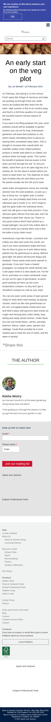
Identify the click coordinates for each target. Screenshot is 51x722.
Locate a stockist (9, 533)
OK (13, 16)
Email (5, 434)
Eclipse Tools (10, 552)
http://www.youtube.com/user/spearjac (37, 481)
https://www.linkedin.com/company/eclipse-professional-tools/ (29, 505)
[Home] (25, 32)
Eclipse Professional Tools (14, 587)
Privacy (5, 603)
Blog (4, 613)
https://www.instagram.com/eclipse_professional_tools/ (21, 505)
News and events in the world (15, 610)
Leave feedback (26, 642)
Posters (8, 562)
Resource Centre (9, 549)
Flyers (7, 555)
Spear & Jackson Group (15, 540)
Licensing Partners (13, 543)
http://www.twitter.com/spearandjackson (13, 481)
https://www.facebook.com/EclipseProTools (6, 505)
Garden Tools (8, 581)
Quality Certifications (14, 565)
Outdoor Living (8, 590)
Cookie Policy (8, 600)
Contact (5, 623)
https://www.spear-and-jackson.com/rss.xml (6, 487)
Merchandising (11, 559)
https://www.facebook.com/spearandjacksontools (6, 481)
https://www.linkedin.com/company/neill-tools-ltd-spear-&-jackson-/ (29, 481)
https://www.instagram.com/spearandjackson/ (21, 481)
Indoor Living (8, 594)
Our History (7, 571)
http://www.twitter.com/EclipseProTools (13, 505)
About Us (6, 536)
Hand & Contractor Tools (13, 584)
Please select (9, 444)
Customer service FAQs (12, 619)
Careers (5, 616)
